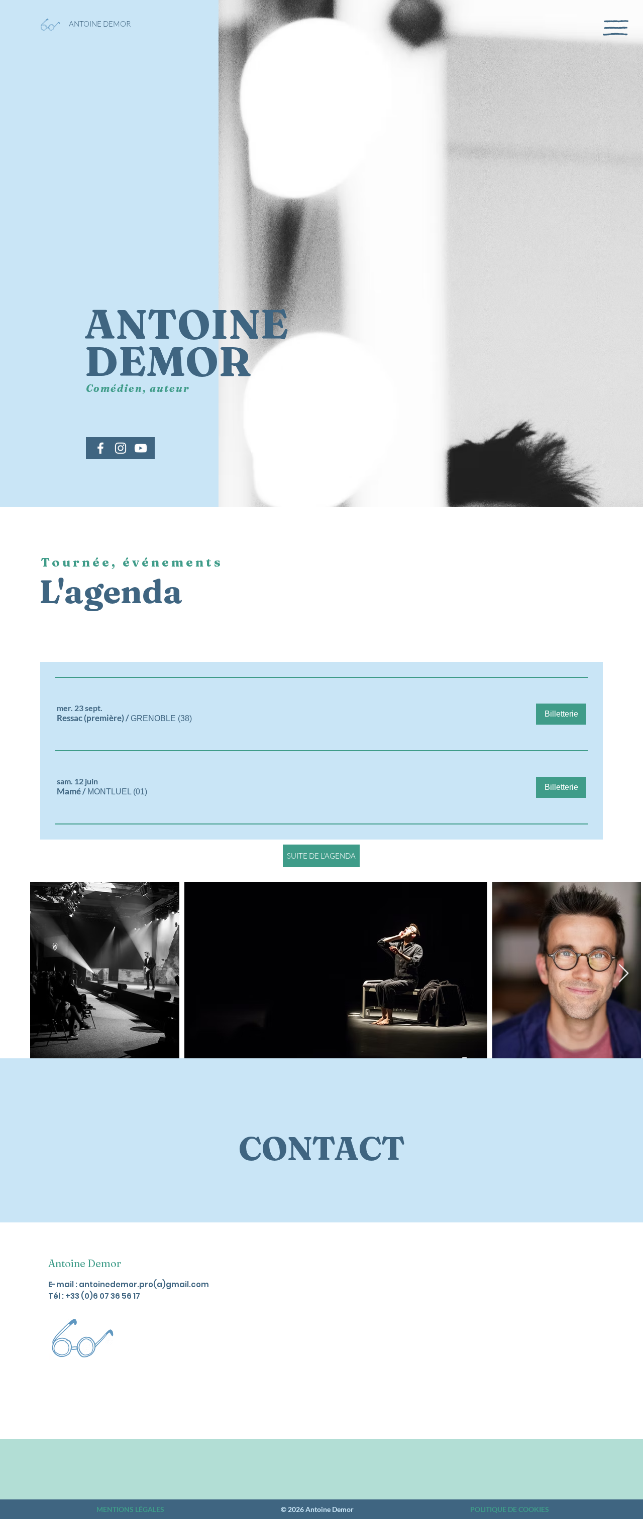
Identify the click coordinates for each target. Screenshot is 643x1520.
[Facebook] (100, 448)
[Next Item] (623, 974)
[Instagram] (120, 448)
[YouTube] (140, 448)
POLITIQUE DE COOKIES (509, 1509)
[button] (615, 28)
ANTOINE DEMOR (100, 24)
